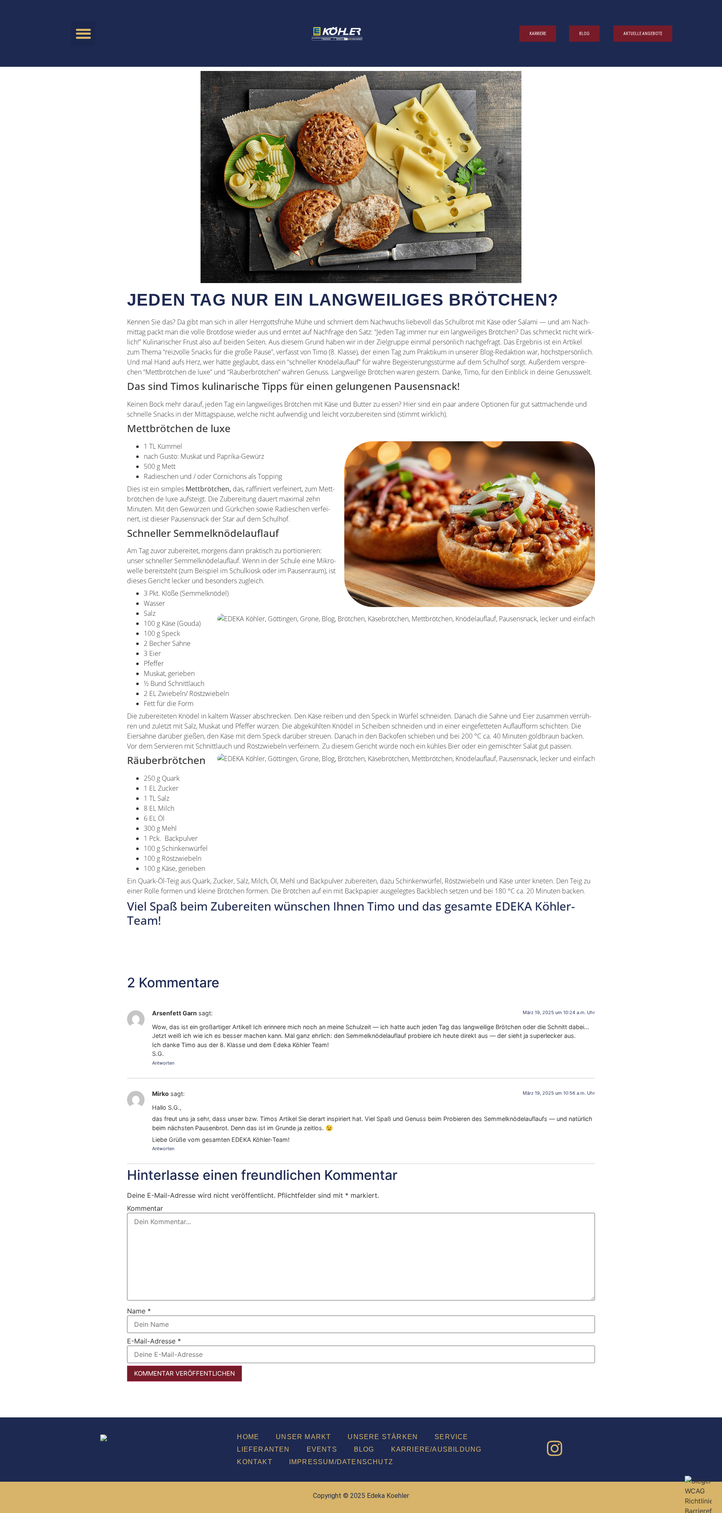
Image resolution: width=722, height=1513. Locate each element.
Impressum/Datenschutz (341, 1461)
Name (139, 1311)
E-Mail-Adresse (154, 1341)
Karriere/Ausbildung (436, 1449)
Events (322, 1449)
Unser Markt (303, 1436)
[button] (83, 33)
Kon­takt (254, 1461)
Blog (364, 1449)
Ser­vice (451, 1436)
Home (248, 1436)
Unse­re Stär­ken (383, 1436)
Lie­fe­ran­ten (263, 1449)
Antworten (163, 1063)
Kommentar (145, 1208)
